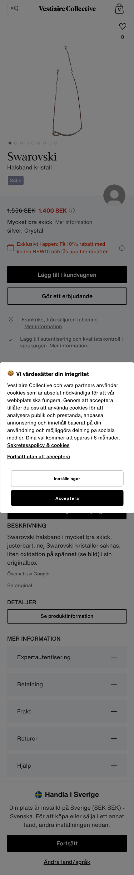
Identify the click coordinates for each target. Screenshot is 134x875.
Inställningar (67, 478)
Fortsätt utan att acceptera (38, 456)
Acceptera (67, 498)
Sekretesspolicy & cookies (38, 445)
